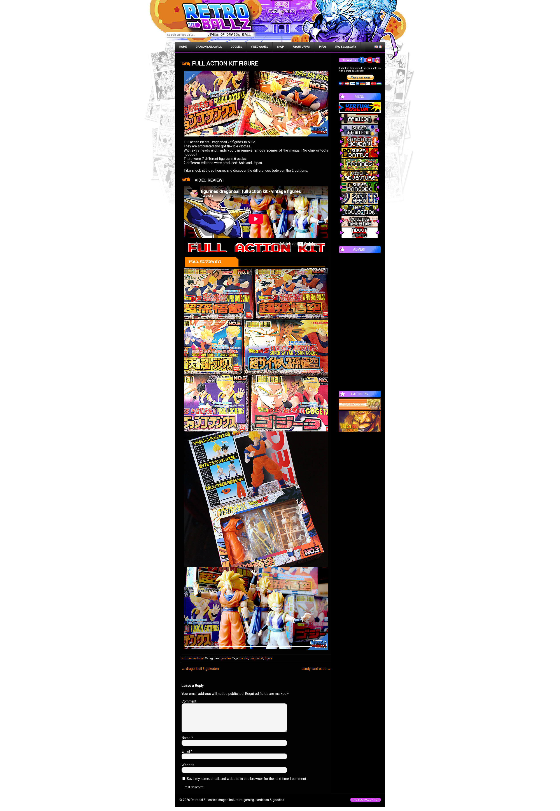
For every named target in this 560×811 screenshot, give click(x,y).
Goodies (236, 46)
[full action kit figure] (256, 103)
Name (187, 738)
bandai (244, 658)
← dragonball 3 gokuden (200, 669)
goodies (225, 658)
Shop (280, 46)
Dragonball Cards (209, 46)
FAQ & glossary (345, 46)
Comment (189, 701)
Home (183, 46)
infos (322, 46)
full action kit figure (225, 63)
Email (187, 751)
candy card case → (316, 669)
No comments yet (193, 658)
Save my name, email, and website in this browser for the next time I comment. (247, 779)
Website (188, 765)
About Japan (301, 46)
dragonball (256, 658)
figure (268, 658)
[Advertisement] (359, 319)
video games (259, 46)
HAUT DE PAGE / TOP (366, 799)
